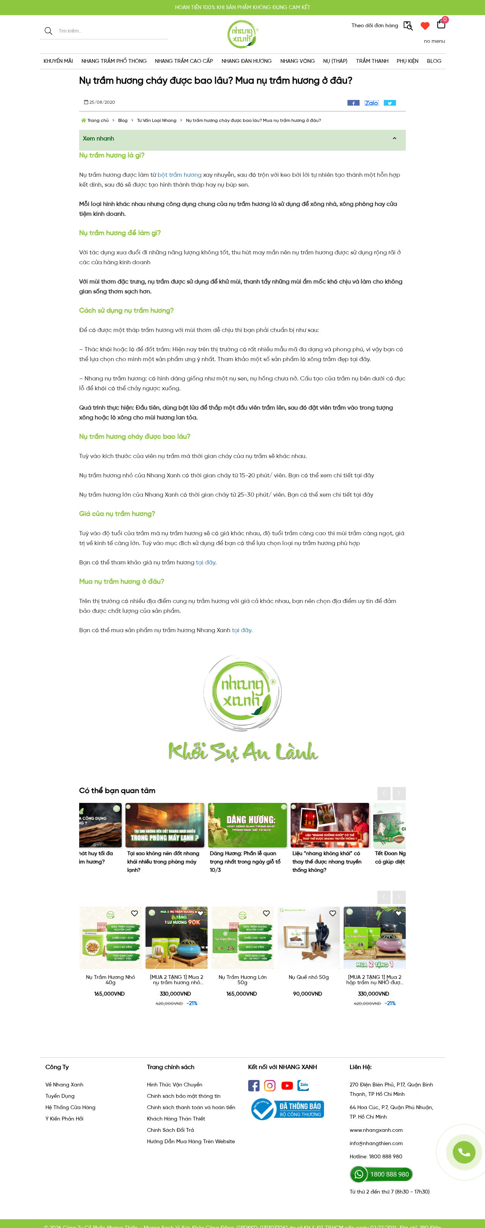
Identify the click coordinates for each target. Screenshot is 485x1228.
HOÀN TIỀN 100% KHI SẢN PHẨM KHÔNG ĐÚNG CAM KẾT (242, 7)
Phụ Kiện (407, 61)
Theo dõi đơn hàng (376, 25)
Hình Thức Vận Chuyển (174, 1085)
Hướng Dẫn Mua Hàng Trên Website (191, 1141)
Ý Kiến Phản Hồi (64, 1119)
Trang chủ (97, 120)
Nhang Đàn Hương (247, 61)
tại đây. (242, 630)
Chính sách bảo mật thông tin (184, 1096)
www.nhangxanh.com (376, 1130)
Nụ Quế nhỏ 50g (243, 977)
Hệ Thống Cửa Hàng (70, 1107)
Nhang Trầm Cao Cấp (184, 61)
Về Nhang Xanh (64, 1085)
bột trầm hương (180, 174)
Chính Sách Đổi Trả (170, 1130)
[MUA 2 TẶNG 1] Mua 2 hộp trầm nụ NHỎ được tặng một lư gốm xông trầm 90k (308, 980)
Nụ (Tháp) (335, 61)
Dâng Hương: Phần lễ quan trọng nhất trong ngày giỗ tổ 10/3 (116, 861)
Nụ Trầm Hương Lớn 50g (177, 980)
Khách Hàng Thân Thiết (176, 1119)
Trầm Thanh (372, 61)
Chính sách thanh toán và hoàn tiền (191, 1107)
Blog (434, 61)
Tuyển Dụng (60, 1096)
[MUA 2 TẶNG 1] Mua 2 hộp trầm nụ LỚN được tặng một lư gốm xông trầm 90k (375, 980)
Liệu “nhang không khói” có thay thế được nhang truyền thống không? (198, 861)
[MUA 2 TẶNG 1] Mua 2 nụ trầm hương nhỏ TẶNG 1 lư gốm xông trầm (110, 980)
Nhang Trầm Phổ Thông (114, 61)
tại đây (205, 562)
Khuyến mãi (58, 61)
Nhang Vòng (297, 61)
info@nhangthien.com (376, 1143)
